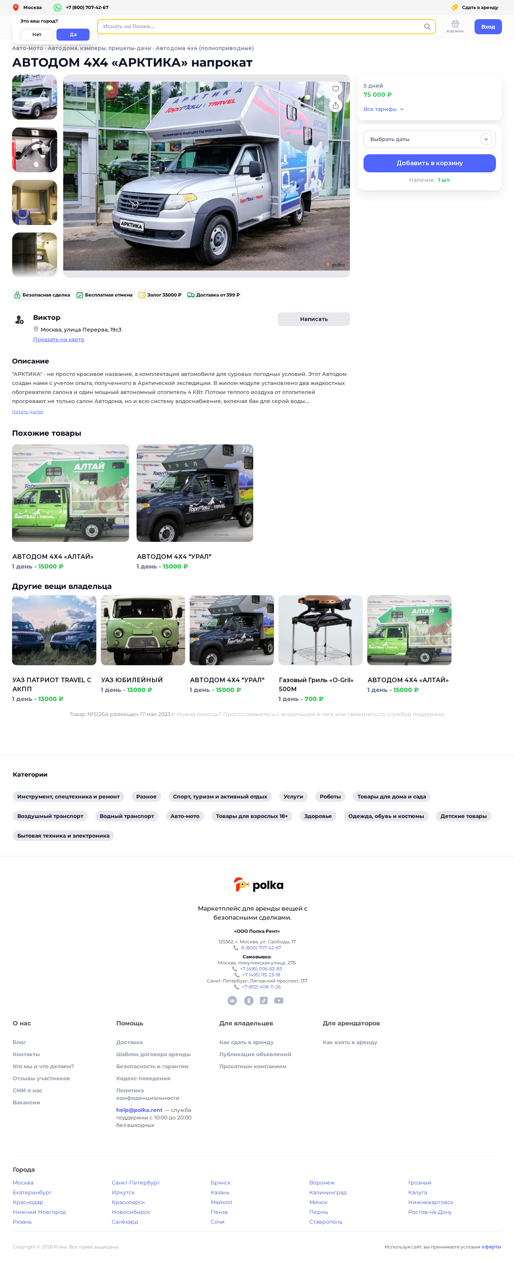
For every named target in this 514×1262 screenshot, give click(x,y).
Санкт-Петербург (136, 1182)
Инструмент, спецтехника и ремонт (68, 796)
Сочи (218, 1221)
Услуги (293, 796)
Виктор (46, 317)
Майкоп (221, 1202)
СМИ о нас (27, 1090)
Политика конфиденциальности (147, 1094)
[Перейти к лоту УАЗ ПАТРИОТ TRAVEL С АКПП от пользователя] (54, 671)
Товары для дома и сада (391, 796)
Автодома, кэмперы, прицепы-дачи (99, 48)
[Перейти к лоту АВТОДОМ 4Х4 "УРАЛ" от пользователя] (195, 548)
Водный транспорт (127, 816)
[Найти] (427, 26)
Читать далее (27, 411)
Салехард (125, 1221)
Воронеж (322, 1182)
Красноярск (128, 1202)
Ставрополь (325, 1221)
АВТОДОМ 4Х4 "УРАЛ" (174, 556)
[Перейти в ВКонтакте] (232, 1000)
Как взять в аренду (350, 1042)
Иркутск (123, 1192)
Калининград (328, 1192)
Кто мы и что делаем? (43, 1066)
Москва (23, 1182)
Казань (220, 1192)
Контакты (26, 1054)
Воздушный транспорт (50, 816)
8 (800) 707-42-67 (261, 947)
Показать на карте (58, 339)
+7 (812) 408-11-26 (261, 987)
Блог (19, 1042)
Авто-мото (27, 48)
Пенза (219, 1212)
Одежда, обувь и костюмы (386, 816)
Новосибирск (131, 1212)
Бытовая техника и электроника (63, 835)
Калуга (417, 1192)
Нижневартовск (430, 1202)
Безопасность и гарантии (152, 1066)
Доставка (129, 1042)
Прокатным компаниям (252, 1066)
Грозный (420, 1182)
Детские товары (464, 816)
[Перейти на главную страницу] (258, 885)
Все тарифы (380, 109)
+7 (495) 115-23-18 (261, 975)
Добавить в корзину (430, 163)
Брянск (221, 1182)
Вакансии (26, 1102)
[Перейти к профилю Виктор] (19, 319)
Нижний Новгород (39, 1212)
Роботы (330, 796)
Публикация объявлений (255, 1054)
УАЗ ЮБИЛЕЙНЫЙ (132, 680)
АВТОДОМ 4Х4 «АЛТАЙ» (53, 556)
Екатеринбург (32, 1192)
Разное (146, 796)
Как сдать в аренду (246, 1042)
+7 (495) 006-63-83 (261, 969)
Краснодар (28, 1202)
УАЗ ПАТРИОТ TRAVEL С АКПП (51, 685)
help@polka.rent (140, 1110)
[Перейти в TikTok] (263, 1000)
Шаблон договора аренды (153, 1054)
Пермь (318, 1212)
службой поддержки (416, 714)
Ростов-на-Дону (430, 1212)
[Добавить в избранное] (335, 89)
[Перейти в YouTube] (278, 1000)
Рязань (22, 1221)
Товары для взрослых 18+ (252, 816)
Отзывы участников (41, 1078)
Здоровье (318, 816)
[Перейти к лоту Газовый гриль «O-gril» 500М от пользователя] (320, 671)
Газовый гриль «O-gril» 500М (316, 685)
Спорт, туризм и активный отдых (220, 796)
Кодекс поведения (143, 1078)
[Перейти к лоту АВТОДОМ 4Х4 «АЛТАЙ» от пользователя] (70, 548)
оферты (491, 1247)
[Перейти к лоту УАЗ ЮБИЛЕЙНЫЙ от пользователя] (143, 671)
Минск (318, 1202)
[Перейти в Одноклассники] (248, 1000)
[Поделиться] (335, 105)
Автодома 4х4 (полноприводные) (205, 48)
